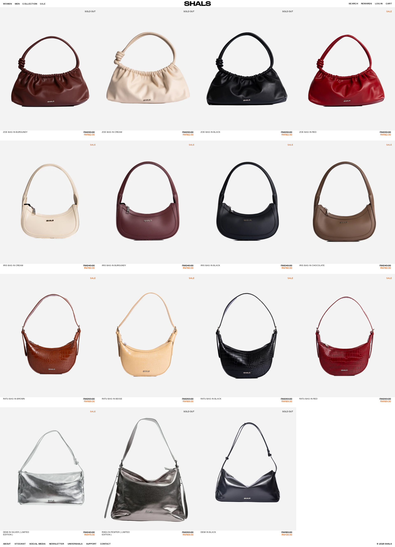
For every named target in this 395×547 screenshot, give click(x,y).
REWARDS (366, 3)
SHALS (388, 543)
